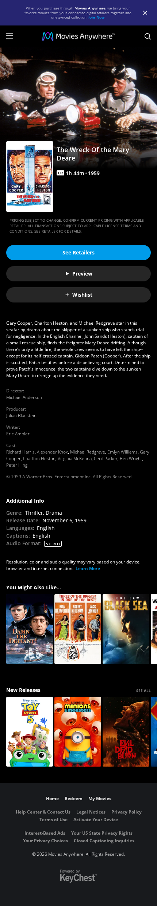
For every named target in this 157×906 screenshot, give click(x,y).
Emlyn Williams (122, 452)
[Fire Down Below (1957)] (77, 629)
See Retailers (78, 252)
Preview (82, 273)
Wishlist (82, 294)
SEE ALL (143, 690)
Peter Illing (16, 465)
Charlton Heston (39, 458)
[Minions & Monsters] (77, 732)
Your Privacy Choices (45, 841)
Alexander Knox (52, 452)
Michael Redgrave (87, 452)
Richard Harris (20, 452)
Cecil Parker (106, 458)
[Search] (147, 36)
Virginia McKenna (75, 458)
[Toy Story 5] (29, 732)
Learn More (88, 568)
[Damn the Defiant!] (29, 629)
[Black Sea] (126, 629)
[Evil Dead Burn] (126, 732)
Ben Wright (131, 458)
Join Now (96, 17)
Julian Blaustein (21, 415)
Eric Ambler (18, 434)
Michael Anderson (24, 397)
